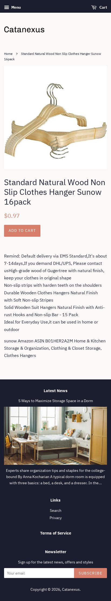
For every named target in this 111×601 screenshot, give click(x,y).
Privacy (56, 517)
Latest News (56, 390)
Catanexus (71, 589)
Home (8, 54)
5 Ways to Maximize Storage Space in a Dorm (55, 400)
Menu (16, 7)
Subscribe (90, 573)
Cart (103, 7)
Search (55, 510)
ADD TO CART (22, 230)
